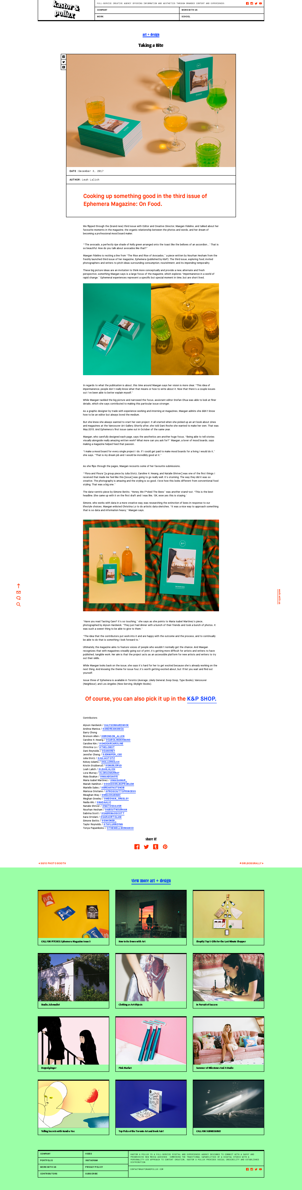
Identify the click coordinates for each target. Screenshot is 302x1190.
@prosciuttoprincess (120, 791)
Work (100, 17)
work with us (279, 596)
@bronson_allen (112, 736)
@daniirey (108, 751)
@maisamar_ (118, 780)
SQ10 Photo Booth (53, 863)
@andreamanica (113, 729)
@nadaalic (104, 802)
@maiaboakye (109, 776)
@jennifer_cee (112, 754)
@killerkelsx (110, 762)
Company (102, 10)
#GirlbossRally (250, 863)
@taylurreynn (113, 824)
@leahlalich (106, 769)
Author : (76, 180)
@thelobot (107, 747)
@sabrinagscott (112, 813)
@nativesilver (111, 806)
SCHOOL (186, 17)
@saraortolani (110, 817)
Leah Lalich (90, 179)
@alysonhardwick (116, 725)
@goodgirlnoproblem (119, 784)
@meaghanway (111, 795)
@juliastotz (106, 758)
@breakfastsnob (112, 788)
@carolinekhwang (118, 740)
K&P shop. (202, 699)
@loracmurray (109, 773)
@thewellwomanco (120, 828)
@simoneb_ (109, 821)
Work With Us (190, 10)
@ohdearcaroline (111, 743)
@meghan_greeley (116, 799)
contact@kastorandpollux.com (146, 1169)
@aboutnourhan (116, 810)
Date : (74, 171)
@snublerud (113, 765)
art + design (151, 34)
